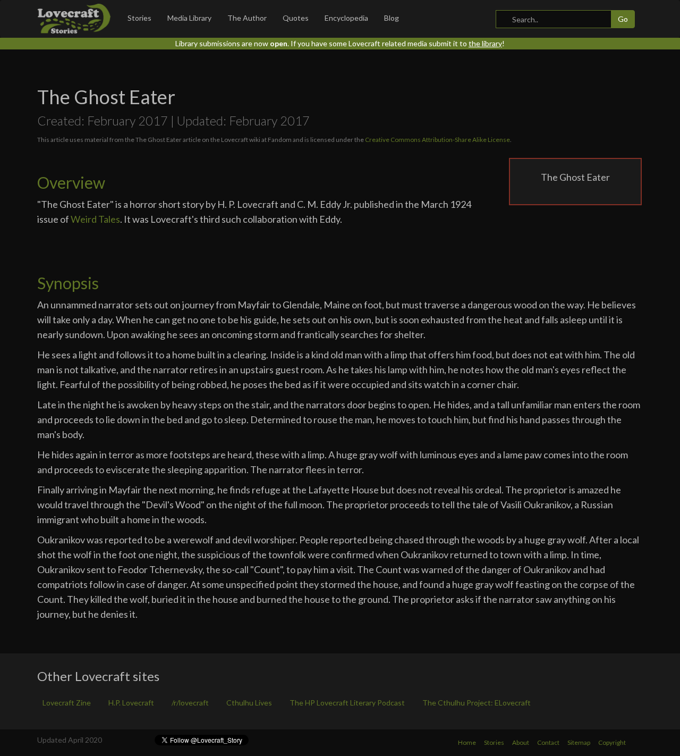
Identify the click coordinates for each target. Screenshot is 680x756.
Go (623, 18)
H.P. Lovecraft (131, 702)
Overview (71, 182)
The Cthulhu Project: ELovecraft (476, 702)
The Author (247, 17)
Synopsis (68, 282)
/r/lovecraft (190, 702)
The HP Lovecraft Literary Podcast (347, 702)
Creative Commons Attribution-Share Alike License (437, 140)
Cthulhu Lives (249, 702)
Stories (139, 17)
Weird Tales (95, 219)
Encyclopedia (346, 17)
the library (485, 43)
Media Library (189, 17)
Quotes (296, 17)
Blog (391, 17)
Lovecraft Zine (66, 702)
